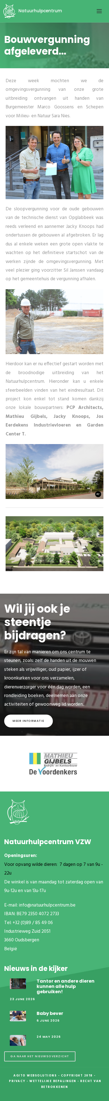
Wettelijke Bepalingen (52, 1081)
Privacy (17, 1081)
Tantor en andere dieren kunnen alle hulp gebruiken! (65, 986)
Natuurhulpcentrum (39, 11)
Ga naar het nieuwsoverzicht (39, 1056)
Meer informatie (28, 721)
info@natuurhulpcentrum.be (47, 905)
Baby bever (50, 1013)
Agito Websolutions (35, 1075)
